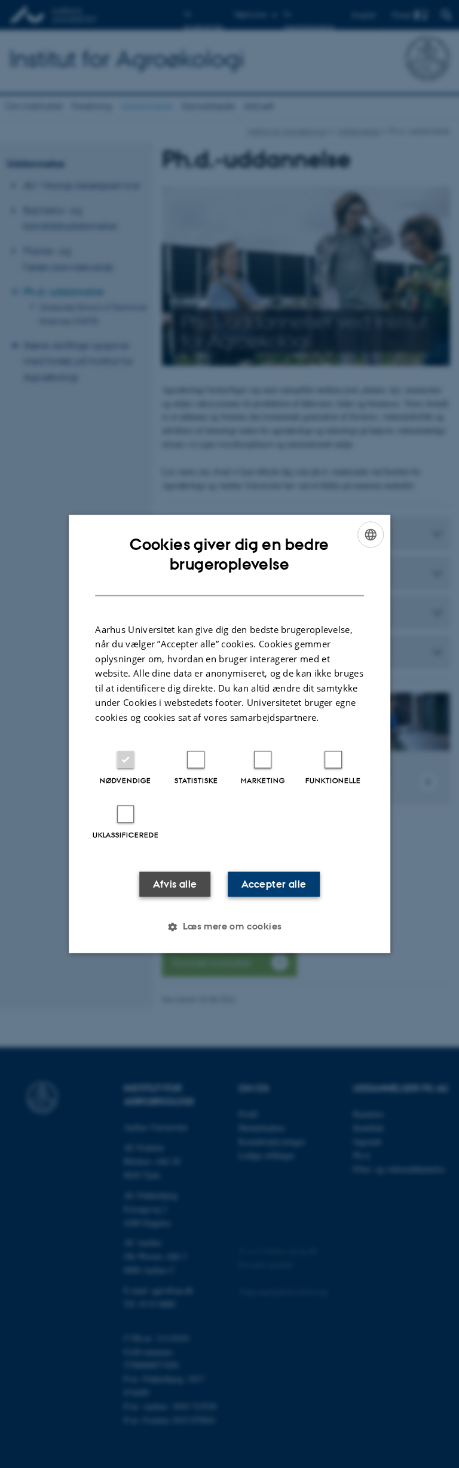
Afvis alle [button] (175, 885)
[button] (229, 927)
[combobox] (371, 534)
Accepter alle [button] (273, 885)
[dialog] (229, 734)
